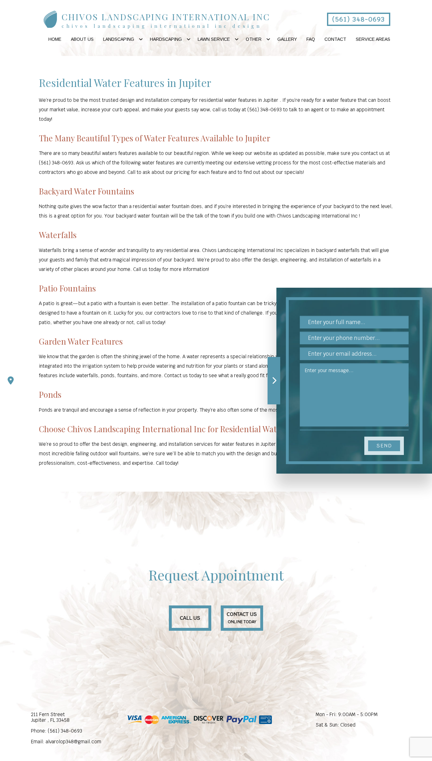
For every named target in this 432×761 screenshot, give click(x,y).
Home (54, 39)
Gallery (287, 39)
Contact (335, 39)
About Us (82, 39)
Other (254, 39)
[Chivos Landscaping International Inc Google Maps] (11, 381)
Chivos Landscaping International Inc (166, 17)
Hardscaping (166, 39)
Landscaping (118, 39)
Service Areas (373, 39)
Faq (310, 39)
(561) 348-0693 (358, 19)
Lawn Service (214, 39)
